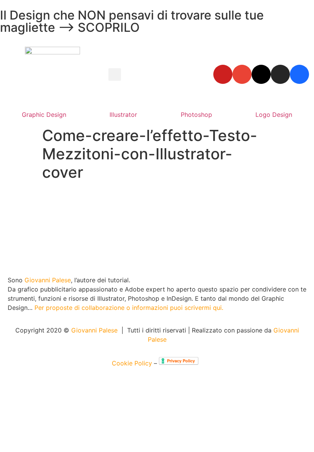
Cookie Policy (132, 363)
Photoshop (196, 114)
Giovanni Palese (48, 280)
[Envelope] (242, 74)
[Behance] (299, 74)
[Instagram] (280, 74)
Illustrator (123, 114)
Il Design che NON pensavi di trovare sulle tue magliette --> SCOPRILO (132, 21)
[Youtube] (222, 74)
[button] (114, 74)
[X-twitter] (261, 74)
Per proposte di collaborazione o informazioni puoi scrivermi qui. (128, 307)
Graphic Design (44, 114)
